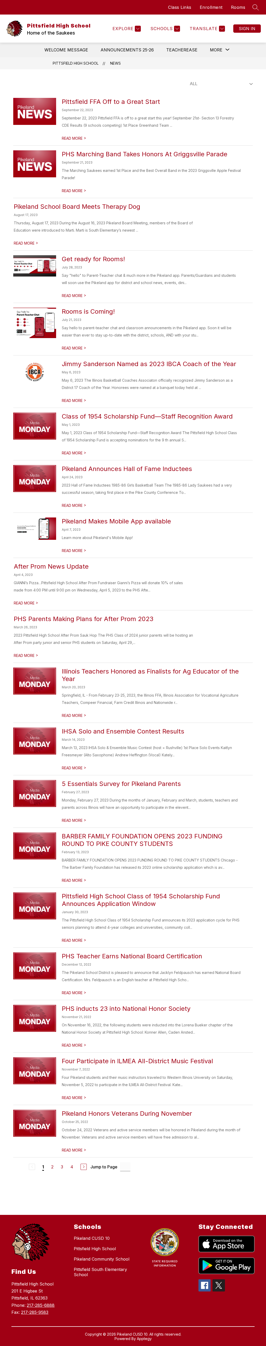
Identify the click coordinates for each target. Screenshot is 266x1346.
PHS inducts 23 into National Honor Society (126, 1008)
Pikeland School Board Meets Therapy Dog (77, 206)
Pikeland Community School (101, 1259)
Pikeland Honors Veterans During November (127, 1113)
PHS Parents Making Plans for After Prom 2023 (84, 619)
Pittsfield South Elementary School (100, 1272)
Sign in (247, 28)
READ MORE (74, 138)
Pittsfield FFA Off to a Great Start (111, 101)
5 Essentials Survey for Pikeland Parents (121, 784)
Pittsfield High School (75, 63)
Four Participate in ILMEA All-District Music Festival (137, 1061)
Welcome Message (66, 49)
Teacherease (181, 49)
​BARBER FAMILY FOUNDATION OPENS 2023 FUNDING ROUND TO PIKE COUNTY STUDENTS (142, 839)
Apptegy (144, 1338)
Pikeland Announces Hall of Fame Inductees (127, 469)
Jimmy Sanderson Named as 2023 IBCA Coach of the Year (149, 364)
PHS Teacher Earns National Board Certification (132, 956)
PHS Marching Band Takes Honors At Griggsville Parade (144, 154)
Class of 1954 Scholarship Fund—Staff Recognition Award (147, 416)
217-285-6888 (41, 1305)
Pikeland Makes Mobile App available (116, 521)
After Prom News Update (51, 566)
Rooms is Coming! (88, 311)
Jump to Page (103, 1166)
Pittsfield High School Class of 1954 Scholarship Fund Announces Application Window (141, 899)
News (115, 63)
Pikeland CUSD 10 (92, 1238)
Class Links (179, 7)
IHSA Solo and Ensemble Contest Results (123, 731)
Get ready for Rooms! (93, 259)
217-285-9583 (34, 1312)
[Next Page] (84, 1167)
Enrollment (211, 7)
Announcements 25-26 (127, 49)
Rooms (238, 7)
